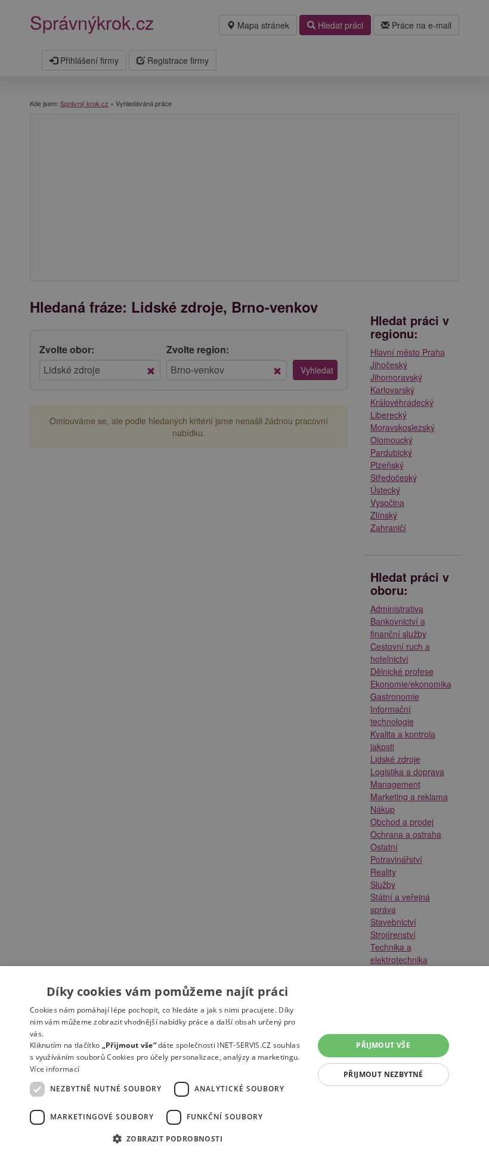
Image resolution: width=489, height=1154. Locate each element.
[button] (167, 1138)
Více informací (54, 1069)
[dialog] (244, 1060)
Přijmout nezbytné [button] (383, 1074)
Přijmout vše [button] (383, 1045)
